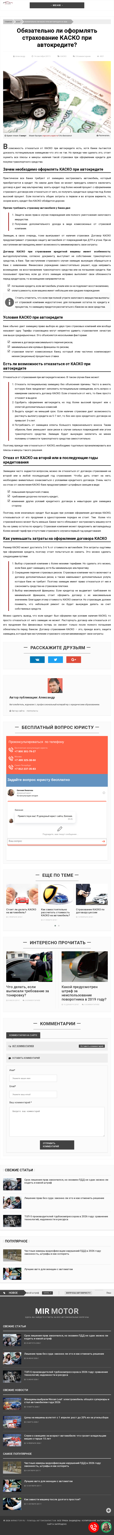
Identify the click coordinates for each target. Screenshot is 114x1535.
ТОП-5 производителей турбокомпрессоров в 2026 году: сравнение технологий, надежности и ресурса (66, 1218)
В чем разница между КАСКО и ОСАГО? (89, 911)
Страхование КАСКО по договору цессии (55, 911)
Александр (20, 56)
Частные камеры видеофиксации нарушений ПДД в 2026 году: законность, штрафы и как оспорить (62, 1252)
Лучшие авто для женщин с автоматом (48, 1269)
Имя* (12, 1070)
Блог (18, 22)
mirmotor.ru (32, 711)
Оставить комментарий (91, 1046)
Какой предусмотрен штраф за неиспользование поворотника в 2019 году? (84, 993)
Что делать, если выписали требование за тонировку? (27, 991)
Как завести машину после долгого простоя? (52, 1499)
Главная (8, 22)
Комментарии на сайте (23, 1035)
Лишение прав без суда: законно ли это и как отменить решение (64, 1198)
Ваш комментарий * (20, 1102)
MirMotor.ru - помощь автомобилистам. (34, 1521)
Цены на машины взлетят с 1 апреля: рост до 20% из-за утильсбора (66, 1417)
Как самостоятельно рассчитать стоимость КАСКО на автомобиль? (20, 912)
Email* (12, 1086)
